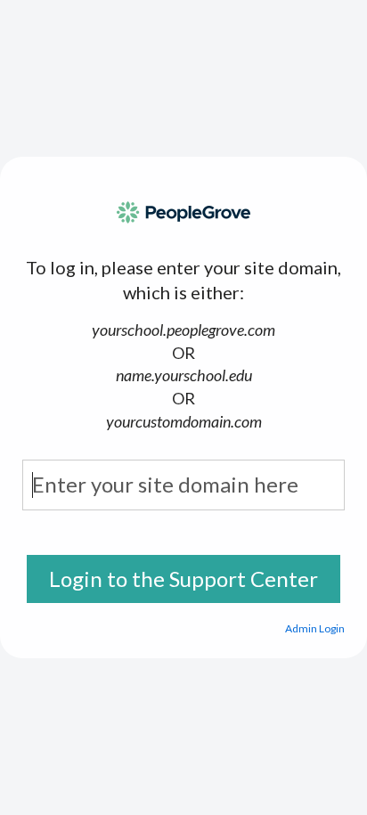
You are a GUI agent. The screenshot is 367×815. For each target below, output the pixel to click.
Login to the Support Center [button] (183, 578)
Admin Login (315, 628)
